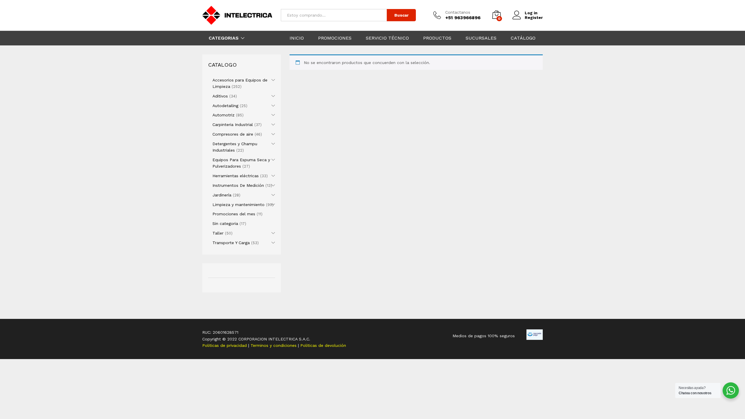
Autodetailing (225, 105)
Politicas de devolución (323, 345)
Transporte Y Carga (231, 242)
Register (534, 17)
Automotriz (223, 115)
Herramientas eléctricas (235, 175)
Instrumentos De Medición (238, 185)
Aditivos (220, 96)
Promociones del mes (233, 214)
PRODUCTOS (437, 38)
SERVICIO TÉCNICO (387, 38)
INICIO (297, 38)
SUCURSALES (481, 38)
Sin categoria (225, 223)
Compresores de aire (232, 134)
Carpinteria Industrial (232, 124)
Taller (218, 233)
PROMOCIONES (335, 38)
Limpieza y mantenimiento (238, 204)
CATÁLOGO (523, 38)
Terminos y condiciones (274, 345)
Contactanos (457, 12)
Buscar (401, 15)
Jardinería (221, 195)
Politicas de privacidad (225, 345)
